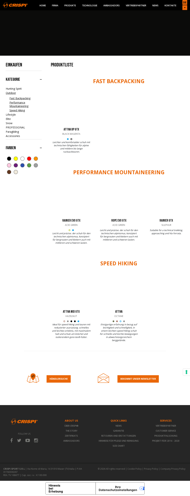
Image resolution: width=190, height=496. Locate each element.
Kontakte (170, 5)
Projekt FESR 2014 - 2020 (165, 440)
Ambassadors (111, 5)
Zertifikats (71, 435)
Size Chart (119, 445)
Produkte (70, 5)
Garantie (118, 430)
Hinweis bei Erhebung (56, 488)
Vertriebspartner (136, 5)
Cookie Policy (134, 468)
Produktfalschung (165, 435)
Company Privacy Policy (172, 468)
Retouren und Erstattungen (118, 435)
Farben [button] (11, 147)
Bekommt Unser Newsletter (138, 378)
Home (43, 5)
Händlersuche (59, 378)
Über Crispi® (71, 425)
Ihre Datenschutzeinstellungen (118, 488)
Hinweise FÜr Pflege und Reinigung (119, 440)
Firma (55, 5)
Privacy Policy (151, 468)
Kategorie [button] (13, 79)
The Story (71, 430)
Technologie (89, 5)
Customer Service (166, 430)
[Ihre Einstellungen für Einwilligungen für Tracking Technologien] (186, 372)
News (155, 5)
